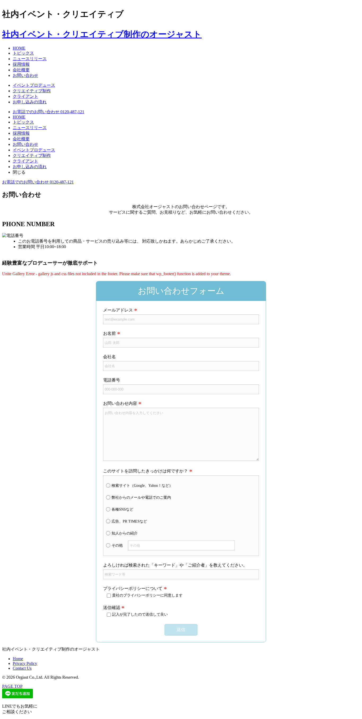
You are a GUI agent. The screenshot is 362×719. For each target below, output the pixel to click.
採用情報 (21, 64)
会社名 (109, 356)
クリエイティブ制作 (32, 91)
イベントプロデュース (34, 85)
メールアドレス (118, 310)
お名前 (109, 333)
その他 (117, 545)
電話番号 (111, 380)
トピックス (23, 53)
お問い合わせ (25, 75)
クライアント (25, 96)
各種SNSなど (122, 509)
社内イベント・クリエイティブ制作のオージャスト (102, 34)
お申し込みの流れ (30, 102)
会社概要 (21, 70)
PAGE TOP (12, 686)
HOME (19, 48)
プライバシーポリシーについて (132, 588)
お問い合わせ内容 (120, 403)
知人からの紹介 (125, 533)
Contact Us (22, 668)
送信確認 (111, 607)
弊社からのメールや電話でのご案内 (141, 497)
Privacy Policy (25, 663)
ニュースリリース (30, 58)
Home (18, 658)
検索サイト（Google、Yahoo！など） (142, 486)
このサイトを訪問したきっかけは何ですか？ (145, 471)
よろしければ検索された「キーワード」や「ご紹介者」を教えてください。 (175, 565)
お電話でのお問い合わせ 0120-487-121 (48, 111)
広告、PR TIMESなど (129, 521)
